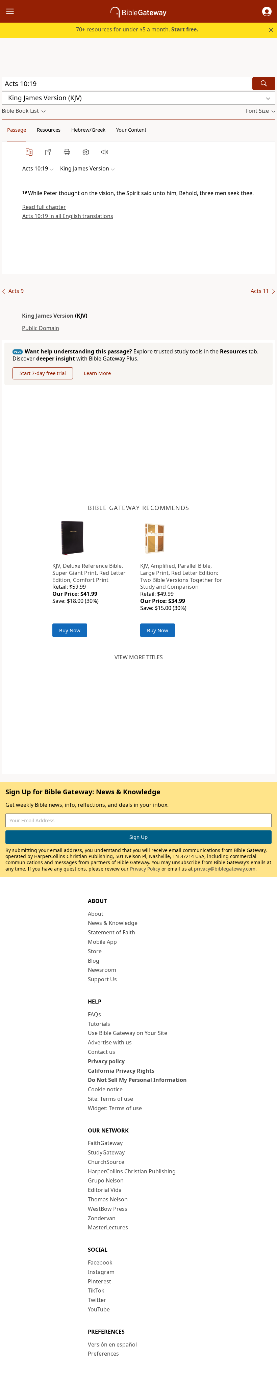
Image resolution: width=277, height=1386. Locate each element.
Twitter (97, 1300)
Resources (48, 129)
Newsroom (102, 970)
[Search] (263, 83)
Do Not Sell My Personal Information (137, 1080)
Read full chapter (44, 207)
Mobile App (102, 941)
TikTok (96, 1290)
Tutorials (99, 1024)
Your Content (131, 129)
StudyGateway (106, 1152)
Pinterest (99, 1281)
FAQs (94, 1014)
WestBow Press (107, 1208)
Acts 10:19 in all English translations (67, 216)
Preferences (103, 1353)
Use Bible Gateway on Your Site (127, 1033)
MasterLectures (108, 1227)
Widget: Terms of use (115, 1108)
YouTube (99, 1309)
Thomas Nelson (108, 1199)
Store (95, 951)
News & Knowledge (112, 923)
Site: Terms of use (110, 1098)
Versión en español (112, 1344)
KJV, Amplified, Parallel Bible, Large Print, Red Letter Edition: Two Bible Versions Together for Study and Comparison (181, 576)
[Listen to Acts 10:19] (104, 151)
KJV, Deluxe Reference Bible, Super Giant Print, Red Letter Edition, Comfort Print (89, 573)
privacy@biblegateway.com (224, 868)
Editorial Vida (105, 1190)
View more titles (139, 657)
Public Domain (40, 328)
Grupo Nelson (106, 1180)
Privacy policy (106, 1061)
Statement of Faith (111, 932)
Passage (16, 129)
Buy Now (69, 630)
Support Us (102, 979)
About (95, 913)
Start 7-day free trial (43, 373)
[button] (267, 11)
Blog (93, 960)
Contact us (101, 1052)
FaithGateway (105, 1143)
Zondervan (102, 1218)
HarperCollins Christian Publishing (132, 1171)
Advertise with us (110, 1042)
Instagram (101, 1272)
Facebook (100, 1262)
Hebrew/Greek (88, 129)
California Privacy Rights (121, 1070)
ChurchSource (106, 1162)
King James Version (48, 315)
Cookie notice (105, 1089)
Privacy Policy (145, 868)
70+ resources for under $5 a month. (137, 29)
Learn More (97, 373)
